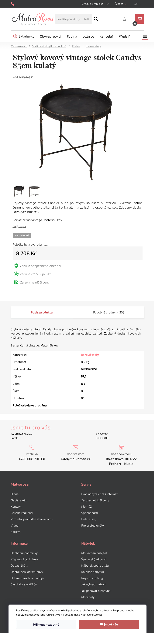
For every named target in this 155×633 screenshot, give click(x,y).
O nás (15, 494)
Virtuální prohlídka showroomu (32, 519)
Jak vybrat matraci (93, 584)
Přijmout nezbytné (46, 624)
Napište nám (19, 500)
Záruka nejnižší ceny (95, 500)
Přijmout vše (109, 624)
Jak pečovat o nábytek (96, 590)
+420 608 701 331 (32, 459)
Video (15, 525)
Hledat (96, 19)
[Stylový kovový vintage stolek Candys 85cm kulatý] (78, 132)
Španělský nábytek (94, 559)
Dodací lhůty (19, 565)
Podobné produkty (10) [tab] (108, 312)
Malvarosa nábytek (94, 553)
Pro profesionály (92, 525)
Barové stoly (90, 354)
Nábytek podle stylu (95, 565)
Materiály (88, 597)
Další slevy (88, 519)
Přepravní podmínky (24, 559)
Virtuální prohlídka (92, 3)
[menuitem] (24, 36)
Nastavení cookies (91, 614)
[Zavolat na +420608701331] (13, 4)
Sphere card (89, 512)
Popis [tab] (35, 312)
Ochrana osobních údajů (27, 578)
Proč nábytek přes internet (99, 494)
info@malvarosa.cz (75, 459)
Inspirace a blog (92, 578)
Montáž (86, 506)
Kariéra (16, 531)
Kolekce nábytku (92, 571)
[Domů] (20, 46)
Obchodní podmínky (24, 553)
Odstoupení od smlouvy (27, 571)
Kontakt (16, 506)
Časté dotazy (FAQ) (24, 584)
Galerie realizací (22, 512)
